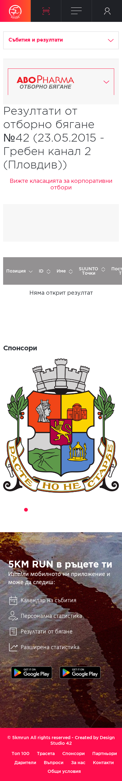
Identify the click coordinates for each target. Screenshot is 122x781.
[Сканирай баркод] (46, 11)
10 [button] (87, 510)
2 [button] (17, 510)
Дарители (25, 762)
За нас (78, 762)
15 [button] (61, 518)
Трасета (46, 753)
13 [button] (113, 510)
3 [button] (26, 510)
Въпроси (54, 762)
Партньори (104, 753)
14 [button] (52, 518)
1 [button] (8, 510)
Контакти (103, 762)
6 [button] (52, 510)
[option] (61, 425)
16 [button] (70, 518)
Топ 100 (20, 753)
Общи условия (64, 771)
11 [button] (96, 510)
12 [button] (105, 510)
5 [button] (43, 510)
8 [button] (70, 510)
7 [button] (61, 510)
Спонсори (73, 753)
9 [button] (78, 510)
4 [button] (35, 510)
